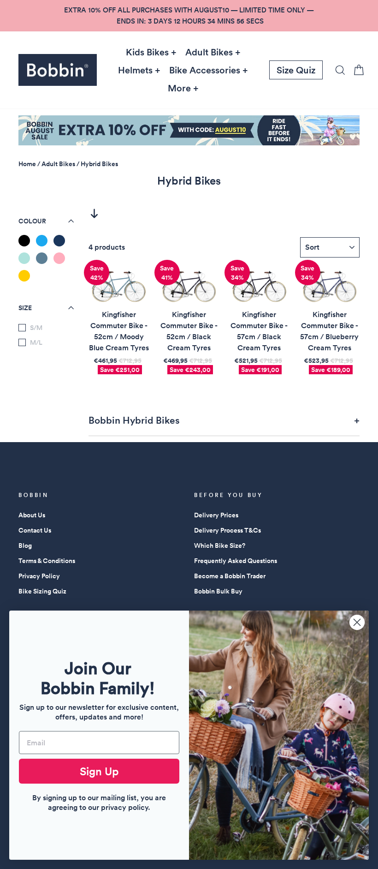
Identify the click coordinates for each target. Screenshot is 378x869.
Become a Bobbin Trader (230, 576)
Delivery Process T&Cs (227, 530)
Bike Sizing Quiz (42, 591)
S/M (36, 327)
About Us (31, 515)
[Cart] (356, 70)
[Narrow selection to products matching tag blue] (41, 240)
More (179, 88)
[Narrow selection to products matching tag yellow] (24, 276)
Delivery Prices (216, 515)
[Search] (337, 70)
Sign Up (99, 771)
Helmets (135, 70)
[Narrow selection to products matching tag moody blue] (41, 258)
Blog (25, 545)
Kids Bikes (147, 52)
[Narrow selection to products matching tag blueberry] (59, 240)
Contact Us (34, 530)
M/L (36, 342)
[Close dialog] (357, 622)
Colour (32, 221)
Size (25, 307)
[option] (189, 16)
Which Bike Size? (219, 545)
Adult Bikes (209, 52)
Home (27, 163)
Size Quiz (296, 70)
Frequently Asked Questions (235, 560)
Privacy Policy (39, 576)
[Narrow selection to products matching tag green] (24, 258)
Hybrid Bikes (99, 163)
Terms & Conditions (46, 560)
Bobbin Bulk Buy (218, 591)
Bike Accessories (204, 70)
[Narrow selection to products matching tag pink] (59, 258)
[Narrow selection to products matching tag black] (24, 240)
